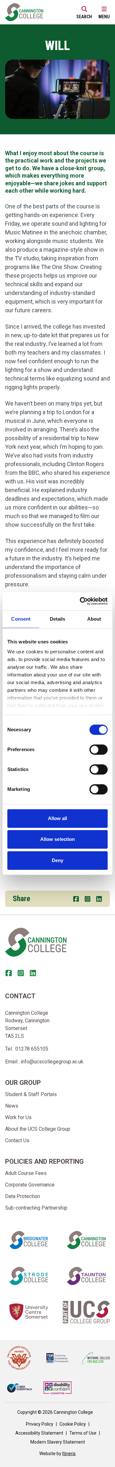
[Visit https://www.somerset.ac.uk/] (28, 1312)
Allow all (57, 818)
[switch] (98, 749)
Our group (23, 1082)
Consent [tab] (20, 619)
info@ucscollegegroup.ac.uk (52, 1062)
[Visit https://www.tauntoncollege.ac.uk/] (86, 1276)
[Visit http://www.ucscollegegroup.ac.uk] (86, 1312)
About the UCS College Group (37, 1129)
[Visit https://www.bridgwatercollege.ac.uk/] (28, 1240)
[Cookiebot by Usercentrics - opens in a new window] (81, 601)
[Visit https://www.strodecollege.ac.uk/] (28, 1276)
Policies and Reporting (44, 1161)
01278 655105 (31, 1049)
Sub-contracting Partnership (36, 1208)
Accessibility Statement (39, 1433)
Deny (57, 860)
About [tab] (94, 619)
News (11, 1106)
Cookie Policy (72, 1424)
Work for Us (18, 1117)
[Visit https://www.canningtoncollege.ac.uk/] (86, 1240)
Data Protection (22, 1196)
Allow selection (57, 839)
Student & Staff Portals (31, 1094)
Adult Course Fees (26, 1173)
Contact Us (17, 1140)
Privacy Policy (39, 1424)
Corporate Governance (30, 1185)
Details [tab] (57, 619)
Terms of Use (82, 1433)
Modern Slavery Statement (57, 1442)
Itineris (69, 1453)
